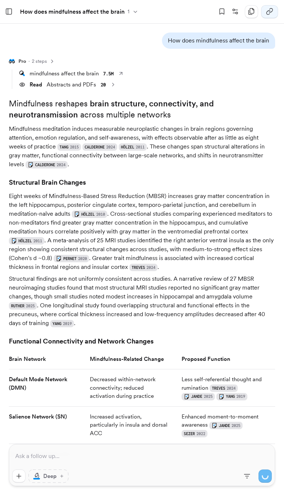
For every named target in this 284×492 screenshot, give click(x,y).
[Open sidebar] (9, 11)
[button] (218, 41)
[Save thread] (222, 11)
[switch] (48, 476)
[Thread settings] (235, 11)
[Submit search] (265, 476)
